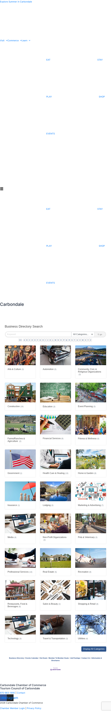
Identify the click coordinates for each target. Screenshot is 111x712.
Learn (24, 40)
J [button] (47, 340)
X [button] (85, 340)
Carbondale (12, 304)
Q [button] (66, 340)
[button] (55, 188)
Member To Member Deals (59, 658)
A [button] (24, 340)
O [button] (61, 340)
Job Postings (75, 658)
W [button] (82, 340)
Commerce (13, 40)
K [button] (50, 340)
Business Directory (16, 658)
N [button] (58, 340)
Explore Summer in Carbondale (16, 1)
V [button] (79, 340)
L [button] (52, 340)
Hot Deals (43, 658)
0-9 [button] (20, 340)
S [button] (71, 340)
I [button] (45, 340)
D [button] (32, 340)
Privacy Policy (34, 708)
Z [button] (90, 340)
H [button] (43, 340)
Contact (21, 692)
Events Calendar (31, 658)
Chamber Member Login (12, 708)
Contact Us (85, 658)
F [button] (37, 340)
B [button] (26, 340)
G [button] (40, 340)
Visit (2, 40)
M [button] (55, 340)
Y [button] (88, 340)
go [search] (101, 334)
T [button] (74, 340)
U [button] (77, 340)
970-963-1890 (7, 692)
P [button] (63, 340)
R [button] (69, 340)
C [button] (29, 340)
